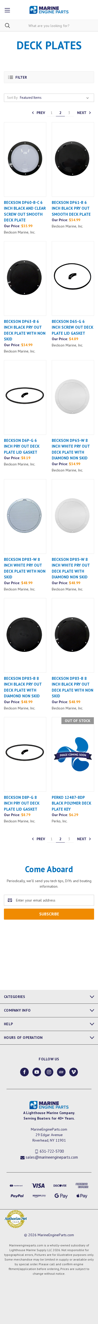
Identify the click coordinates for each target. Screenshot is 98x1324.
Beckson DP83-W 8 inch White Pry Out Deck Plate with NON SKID (24, 568)
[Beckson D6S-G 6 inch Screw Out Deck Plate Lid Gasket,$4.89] (73, 278)
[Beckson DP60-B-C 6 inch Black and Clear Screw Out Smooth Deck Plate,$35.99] (25, 159)
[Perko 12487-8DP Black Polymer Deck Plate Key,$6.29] (73, 754)
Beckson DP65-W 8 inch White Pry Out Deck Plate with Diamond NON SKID (71, 449)
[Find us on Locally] (61, 1072)
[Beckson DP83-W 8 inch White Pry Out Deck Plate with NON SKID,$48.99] (25, 516)
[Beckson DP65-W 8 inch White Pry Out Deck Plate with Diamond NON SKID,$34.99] (73, 397)
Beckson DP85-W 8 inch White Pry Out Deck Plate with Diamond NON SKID (71, 568)
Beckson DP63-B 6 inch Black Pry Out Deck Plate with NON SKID (24, 330)
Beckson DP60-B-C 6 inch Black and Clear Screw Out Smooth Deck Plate (25, 211)
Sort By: (12, 97)
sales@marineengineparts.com (52, 1157)
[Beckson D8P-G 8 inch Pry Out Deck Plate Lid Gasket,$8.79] (25, 754)
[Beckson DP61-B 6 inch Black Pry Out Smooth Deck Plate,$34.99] (73, 159)
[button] (49, 77)
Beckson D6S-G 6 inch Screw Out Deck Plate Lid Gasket (72, 327)
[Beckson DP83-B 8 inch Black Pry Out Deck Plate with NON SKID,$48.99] (73, 635)
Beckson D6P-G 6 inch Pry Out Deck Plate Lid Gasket (21, 446)
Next (82, 112)
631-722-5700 (52, 1151)
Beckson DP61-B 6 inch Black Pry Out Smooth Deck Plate (71, 208)
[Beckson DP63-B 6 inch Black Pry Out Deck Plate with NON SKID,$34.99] (25, 278)
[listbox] (55, 98)
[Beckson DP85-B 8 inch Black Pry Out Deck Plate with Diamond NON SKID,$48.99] (25, 635)
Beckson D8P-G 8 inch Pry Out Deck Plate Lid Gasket (21, 803)
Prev (40, 112)
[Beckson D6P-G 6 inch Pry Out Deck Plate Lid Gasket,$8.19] (25, 397)
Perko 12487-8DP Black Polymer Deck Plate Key (71, 803)
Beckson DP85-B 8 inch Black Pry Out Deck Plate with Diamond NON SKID (23, 687)
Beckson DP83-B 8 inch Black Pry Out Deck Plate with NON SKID (72, 687)
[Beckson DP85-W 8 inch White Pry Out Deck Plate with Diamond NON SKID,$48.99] (73, 516)
